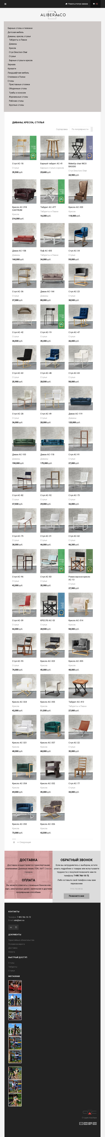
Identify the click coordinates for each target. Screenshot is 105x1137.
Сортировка (61, 129)
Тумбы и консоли (17, 93)
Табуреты (12, 967)
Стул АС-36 (17, 291)
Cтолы (11, 963)
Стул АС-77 (74, 783)
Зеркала (11, 64)
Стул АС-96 (17, 577)
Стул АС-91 (74, 454)
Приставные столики (19, 84)
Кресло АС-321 (19, 742)
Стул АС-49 (45, 414)
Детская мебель (16, 32)
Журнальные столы (18, 97)
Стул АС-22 (74, 742)
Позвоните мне (76, 896)
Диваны (13, 44)
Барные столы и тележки (20, 28)
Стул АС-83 (45, 577)
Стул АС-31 (45, 536)
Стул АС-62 (74, 536)
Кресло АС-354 (19, 783)
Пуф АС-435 (46, 251)
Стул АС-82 (17, 495)
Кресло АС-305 (76, 661)
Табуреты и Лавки (18, 40)
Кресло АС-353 (19, 824)
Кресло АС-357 (47, 742)
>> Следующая (24, 842)
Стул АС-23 (74, 291)
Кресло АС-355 (47, 702)
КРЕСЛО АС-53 (47, 620)
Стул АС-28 (17, 414)
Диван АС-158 (19, 251)
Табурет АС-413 (76, 702)
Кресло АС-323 (47, 661)
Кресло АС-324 (19, 702)
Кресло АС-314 (76, 620)
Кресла (12, 48)
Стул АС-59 (17, 620)
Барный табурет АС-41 (51, 163)
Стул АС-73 (74, 495)
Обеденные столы (18, 88)
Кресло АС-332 (47, 783)
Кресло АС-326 (47, 824)
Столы (11, 81)
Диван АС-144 (47, 291)
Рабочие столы (16, 101)
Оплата (11, 952)
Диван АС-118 (47, 454)
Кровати (12, 68)
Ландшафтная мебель (18, 73)
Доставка (12, 948)
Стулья (12, 56)
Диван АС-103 (19, 454)
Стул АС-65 (74, 373)
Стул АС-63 (17, 373)
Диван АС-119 (75, 414)
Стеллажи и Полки (16, 77)
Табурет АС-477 (48, 207)
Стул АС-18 (17, 163)
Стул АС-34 (74, 251)
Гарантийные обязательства (21, 940)
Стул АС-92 (45, 495)
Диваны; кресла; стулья (19, 36)
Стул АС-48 (45, 373)
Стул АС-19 (45, 332)
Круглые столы (16, 105)
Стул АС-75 (17, 536)
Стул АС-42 (17, 332)
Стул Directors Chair (18, 52)
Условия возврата (16, 944)
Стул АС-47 (74, 332)
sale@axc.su (19, 920)
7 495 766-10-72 (24, 917)
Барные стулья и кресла (20, 60)
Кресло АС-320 (76, 207)
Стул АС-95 (17, 661)
